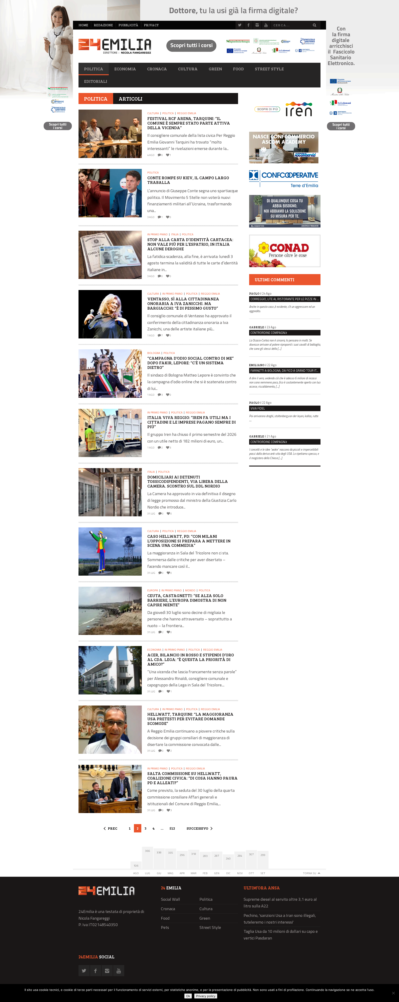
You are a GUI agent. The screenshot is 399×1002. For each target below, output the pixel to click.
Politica (93, 69)
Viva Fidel (258, 408)
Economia (125, 69)
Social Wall (170, 899)
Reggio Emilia (186, 113)
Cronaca (157, 69)
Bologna (153, 353)
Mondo (190, 590)
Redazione (103, 25)
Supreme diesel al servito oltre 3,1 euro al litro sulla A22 (280, 902)
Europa (152, 590)
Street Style (269, 69)
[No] (393, 993)
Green (215, 69)
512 (172, 828)
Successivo (197, 828)
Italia (174, 234)
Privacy (151, 25)
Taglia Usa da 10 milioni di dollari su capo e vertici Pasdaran (281, 934)
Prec (112, 828)
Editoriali (95, 81)
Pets (165, 927)
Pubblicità (128, 25)
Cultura (188, 69)
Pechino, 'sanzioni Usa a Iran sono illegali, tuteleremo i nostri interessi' (280, 918)
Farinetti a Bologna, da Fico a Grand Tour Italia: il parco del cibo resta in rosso (285, 370)
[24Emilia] (115, 46)
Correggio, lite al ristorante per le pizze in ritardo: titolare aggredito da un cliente (285, 299)
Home (83, 25)
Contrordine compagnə (269, 332)
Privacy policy (205, 996)
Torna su (309, 873)
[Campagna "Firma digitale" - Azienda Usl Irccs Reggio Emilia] (238, 54)
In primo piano (157, 234)
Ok (188, 996)
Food (238, 69)
